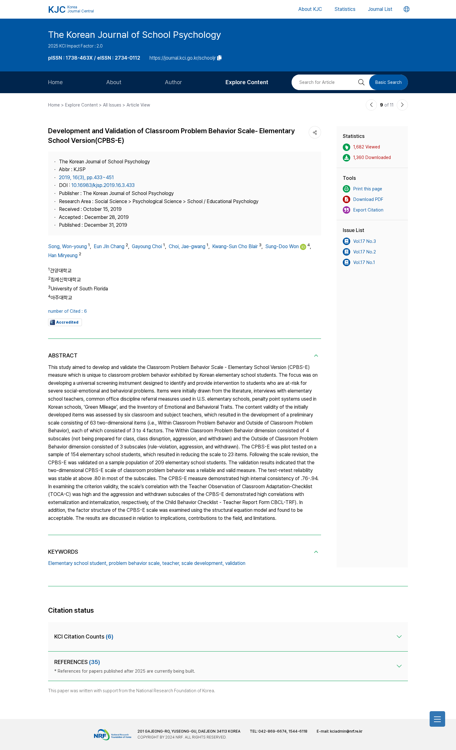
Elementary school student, (78, 563)
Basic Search (388, 82)
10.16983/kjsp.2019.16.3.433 (103, 185)
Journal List (380, 9)
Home (55, 82)
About (113, 82)
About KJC (310, 9)
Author (173, 82)
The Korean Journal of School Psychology (134, 34)
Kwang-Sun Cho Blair (235, 246)
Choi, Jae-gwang (187, 246)
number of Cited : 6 (67, 311)
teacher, (171, 563)
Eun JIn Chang (109, 246)
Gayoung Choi (147, 246)
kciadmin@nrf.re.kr (346, 731)
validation (235, 563)
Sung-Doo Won (282, 246)
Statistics (344, 9)
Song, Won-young (67, 246)
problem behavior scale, (135, 563)
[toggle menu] (437, 719)
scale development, (202, 563)
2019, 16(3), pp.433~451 (86, 177)
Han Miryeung (63, 255)
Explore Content (247, 82)
